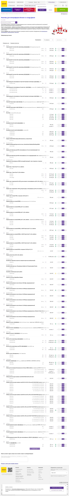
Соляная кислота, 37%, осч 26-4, (13, 455)
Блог (39, 2)
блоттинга (17, 32)
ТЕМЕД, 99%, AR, (10, 466)
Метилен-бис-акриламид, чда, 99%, (13, 346)
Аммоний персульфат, (11, 101)
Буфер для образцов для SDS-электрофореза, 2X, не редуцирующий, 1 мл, (22, 155)
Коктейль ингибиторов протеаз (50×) (14, 271)
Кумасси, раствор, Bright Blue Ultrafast (14, 277)
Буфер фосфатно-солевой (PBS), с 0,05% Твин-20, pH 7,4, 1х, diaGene (21, 228)
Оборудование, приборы (17, 10)
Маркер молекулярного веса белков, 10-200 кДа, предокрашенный (20, 294)
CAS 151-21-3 (35, 437)
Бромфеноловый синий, (11, 123)
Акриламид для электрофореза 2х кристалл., (16, 87)
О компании (31, 2)
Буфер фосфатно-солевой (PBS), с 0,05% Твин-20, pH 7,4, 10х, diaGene (21, 234)
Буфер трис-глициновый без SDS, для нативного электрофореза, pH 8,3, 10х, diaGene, (25, 181)
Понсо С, (8, 442)
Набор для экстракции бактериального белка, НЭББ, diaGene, (19, 367)
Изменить (50, 9)
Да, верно (42, 9)
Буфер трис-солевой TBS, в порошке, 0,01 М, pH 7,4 (17, 195)
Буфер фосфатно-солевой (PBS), (13, 201)
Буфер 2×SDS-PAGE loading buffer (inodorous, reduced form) (19, 138)
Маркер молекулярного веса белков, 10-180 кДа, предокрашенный (20, 288)
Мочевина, (8, 360)
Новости (35, 2)
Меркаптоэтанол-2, (10, 333)
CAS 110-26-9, (27, 46)
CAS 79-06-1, (36, 81)
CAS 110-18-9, (12, 461)
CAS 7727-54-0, (19, 101)
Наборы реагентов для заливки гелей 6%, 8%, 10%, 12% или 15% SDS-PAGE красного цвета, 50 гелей (27, 394)
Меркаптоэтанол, (10, 322)
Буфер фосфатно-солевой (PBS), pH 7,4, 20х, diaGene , (18, 219)
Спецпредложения (7, 9)
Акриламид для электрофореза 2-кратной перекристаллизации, (20, 81)
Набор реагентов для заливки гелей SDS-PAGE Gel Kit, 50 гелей (20, 376)
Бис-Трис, (8, 112)
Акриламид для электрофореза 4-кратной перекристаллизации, (20, 96)
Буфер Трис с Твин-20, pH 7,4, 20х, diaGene (15, 172)
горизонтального (11, 32)
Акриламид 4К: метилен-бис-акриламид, (15, 74)
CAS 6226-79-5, (13, 442)
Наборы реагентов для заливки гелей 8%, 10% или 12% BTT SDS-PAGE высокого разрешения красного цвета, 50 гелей (31, 415)
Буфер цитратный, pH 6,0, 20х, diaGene (14, 254)
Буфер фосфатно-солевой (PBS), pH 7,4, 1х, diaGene (17, 206)
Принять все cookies (57, 487)
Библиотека (62, 9)
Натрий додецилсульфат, (12, 424)
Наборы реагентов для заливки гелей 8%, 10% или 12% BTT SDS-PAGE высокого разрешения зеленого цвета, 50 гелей (31, 406)
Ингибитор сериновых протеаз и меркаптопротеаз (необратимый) (20, 260)
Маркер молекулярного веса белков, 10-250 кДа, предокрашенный (20, 299)
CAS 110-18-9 (16, 466)
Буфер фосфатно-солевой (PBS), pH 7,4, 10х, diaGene (17, 212)
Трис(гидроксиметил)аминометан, (13, 472)
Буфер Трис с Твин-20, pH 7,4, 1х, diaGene (15, 166)
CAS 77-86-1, (24, 472)
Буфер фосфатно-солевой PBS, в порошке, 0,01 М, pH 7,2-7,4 (19, 249)
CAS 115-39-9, (20, 123)
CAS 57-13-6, (13, 360)
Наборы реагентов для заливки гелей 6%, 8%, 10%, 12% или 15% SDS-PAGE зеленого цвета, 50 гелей (27, 382)
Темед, (7, 461)
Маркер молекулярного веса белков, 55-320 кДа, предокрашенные (20, 316)
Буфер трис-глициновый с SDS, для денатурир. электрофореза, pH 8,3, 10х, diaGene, (24, 188)
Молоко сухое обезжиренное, (12, 353)
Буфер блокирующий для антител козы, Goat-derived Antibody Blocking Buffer (23, 144)
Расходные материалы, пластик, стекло (28, 9)
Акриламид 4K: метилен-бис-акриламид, (15, 46)
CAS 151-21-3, (20, 424)
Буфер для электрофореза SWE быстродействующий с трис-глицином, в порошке (24, 161)
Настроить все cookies (56, 490)
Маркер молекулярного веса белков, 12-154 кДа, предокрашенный (20, 305)
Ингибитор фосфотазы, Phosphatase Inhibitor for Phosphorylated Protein (21, 266)
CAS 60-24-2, (16, 322)
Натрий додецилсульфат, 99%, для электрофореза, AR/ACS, (19, 437)
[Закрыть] (65, 485)
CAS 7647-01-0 (23, 455)
